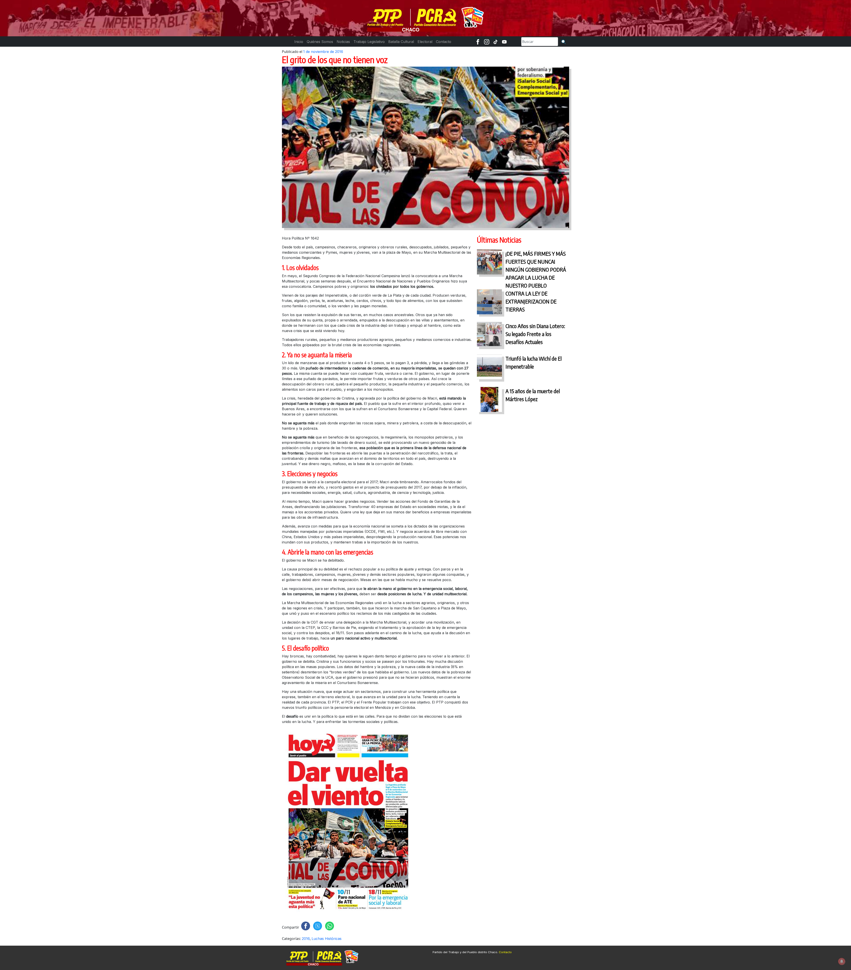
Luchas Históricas (327, 938)
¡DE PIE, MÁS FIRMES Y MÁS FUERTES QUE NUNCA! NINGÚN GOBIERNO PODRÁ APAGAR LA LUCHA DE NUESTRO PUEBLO (536, 269)
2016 (306, 938)
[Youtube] (504, 41)
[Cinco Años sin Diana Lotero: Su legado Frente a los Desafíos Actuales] (489, 335)
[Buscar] (563, 41)
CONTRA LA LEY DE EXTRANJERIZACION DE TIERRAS (531, 301)
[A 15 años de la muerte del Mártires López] (489, 400)
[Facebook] (477, 41)
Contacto (505, 952)
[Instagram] (486, 41)
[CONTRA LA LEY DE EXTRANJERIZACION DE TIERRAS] (489, 303)
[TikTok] (495, 41)
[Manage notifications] (841, 961)
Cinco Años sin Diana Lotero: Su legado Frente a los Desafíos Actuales (535, 334)
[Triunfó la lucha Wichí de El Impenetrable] (489, 368)
